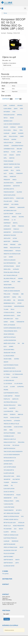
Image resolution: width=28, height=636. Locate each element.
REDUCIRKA (21, 442)
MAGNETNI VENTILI (9, 198)
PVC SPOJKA (16, 445)
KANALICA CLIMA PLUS (10, 439)
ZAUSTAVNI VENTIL (9, 182)
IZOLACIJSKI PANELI (9, 349)
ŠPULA (12, 309)
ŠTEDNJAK (18, 142)
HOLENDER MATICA (9, 461)
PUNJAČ (18, 494)
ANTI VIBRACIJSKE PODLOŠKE (12, 513)
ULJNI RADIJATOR (8, 411)
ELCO (5, 346)
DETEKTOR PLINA (17, 232)
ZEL (12, 485)
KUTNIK (15, 238)
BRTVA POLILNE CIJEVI (10, 522)
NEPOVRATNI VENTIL (9, 315)
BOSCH (5, 414)
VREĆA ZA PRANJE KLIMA (10, 547)
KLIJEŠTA (6, 532)
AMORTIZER (7, 241)
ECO (22, 516)
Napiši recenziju (7, 65)
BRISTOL (15, 223)
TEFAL (21, 130)
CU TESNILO (7, 374)
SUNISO (11, 257)
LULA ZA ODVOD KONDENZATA (12, 454)
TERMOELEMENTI (8, 250)
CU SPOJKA (15, 377)
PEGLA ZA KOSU (13, 136)
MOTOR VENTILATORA (9, 195)
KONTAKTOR (16, 186)
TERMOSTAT (19, 173)
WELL (16, 411)
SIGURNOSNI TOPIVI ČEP (10, 550)
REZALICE (6, 139)
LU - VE (13, 220)
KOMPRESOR (7, 99)
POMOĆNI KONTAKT (9, 192)
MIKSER (14, 133)
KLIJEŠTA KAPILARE (9, 473)
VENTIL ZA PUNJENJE (9, 325)
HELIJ (12, 170)
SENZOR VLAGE (8, 167)
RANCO (14, 179)
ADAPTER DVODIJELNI (9, 448)
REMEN (6, 247)
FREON (16, 201)
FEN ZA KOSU (7, 130)
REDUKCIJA (14, 482)
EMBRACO (12, 207)
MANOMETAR (7, 232)
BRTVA (19, 152)
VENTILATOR (7, 238)
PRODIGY (17, 396)
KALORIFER (12, 408)
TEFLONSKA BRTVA (9, 470)
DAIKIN (15, 108)
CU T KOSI (6, 377)
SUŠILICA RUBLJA (8, 142)
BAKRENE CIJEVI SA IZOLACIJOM (12, 371)
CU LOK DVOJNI (18, 383)
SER (19, 263)
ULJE (5, 257)
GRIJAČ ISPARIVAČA (9, 334)
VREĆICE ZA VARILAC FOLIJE (11, 423)
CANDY (22, 136)
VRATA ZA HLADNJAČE (9, 260)
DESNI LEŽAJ (7, 269)
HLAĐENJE (12, 105)
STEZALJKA (21, 522)
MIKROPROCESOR (19, 306)
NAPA (5, 136)
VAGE (18, 281)
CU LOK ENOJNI (8, 383)
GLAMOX (6, 170)
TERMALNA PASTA (8, 501)
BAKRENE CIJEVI (8, 121)
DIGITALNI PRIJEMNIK (9, 433)
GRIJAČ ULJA (7, 525)
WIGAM (12, 118)
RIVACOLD (16, 229)
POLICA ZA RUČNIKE (9, 553)
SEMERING (15, 241)
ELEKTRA (17, 167)
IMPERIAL (19, 114)
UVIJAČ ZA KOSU (18, 427)
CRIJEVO (11, 155)
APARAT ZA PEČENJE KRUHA (11, 516)
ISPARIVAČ (6, 220)
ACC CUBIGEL (15, 204)
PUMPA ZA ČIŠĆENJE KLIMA (11, 535)
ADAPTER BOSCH (8, 562)
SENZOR (6, 362)
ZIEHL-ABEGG (7, 300)
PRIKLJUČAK (7, 294)
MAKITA (17, 559)
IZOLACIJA (18, 213)
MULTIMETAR (16, 479)
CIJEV (5, 155)
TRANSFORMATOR (8, 510)
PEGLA (15, 130)
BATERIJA (6, 152)
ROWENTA (12, 414)
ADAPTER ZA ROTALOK (10, 337)
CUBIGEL (6, 485)
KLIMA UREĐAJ (7, 108)
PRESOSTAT (7, 179)
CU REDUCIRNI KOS (9, 380)
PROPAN (6, 389)
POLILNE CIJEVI (8, 201)
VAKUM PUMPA (7, 284)
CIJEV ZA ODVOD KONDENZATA (12, 124)
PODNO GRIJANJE (8, 161)
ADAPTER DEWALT (8, 556)
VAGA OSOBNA (7, 427)
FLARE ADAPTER (8, 396)
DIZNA (18, 315)
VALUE (13, 281)
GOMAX (6, 321)
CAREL (17, 501)
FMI (19, 343)
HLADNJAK (6, 133)
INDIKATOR (19, 182)
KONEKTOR (13, 176)
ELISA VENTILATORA (9, 488)
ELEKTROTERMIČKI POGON (11, 365)
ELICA (5, 408)
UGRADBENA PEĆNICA (17, 145)
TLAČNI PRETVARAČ (9, 507)
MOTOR (18, 155)
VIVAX (13, 111)
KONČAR (20, 127)
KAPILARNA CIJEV (8, 318)
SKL (14, 300)
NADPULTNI (15, 399)
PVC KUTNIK (7, 445)
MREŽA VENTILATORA (9, 343)
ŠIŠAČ (5, 430)
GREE (21, 108)
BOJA (16, 318)
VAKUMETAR (7, 479)
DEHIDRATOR (7, 186)
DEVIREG (16, 359)
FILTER (13, 152)
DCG (15, 528)
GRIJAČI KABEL (8, 359)
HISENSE (20, 278)
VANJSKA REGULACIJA (9, 405)
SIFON (15, 498)
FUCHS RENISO (8, 306)
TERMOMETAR (20, 321)
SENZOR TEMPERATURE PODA (12, 164)
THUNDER (6, 482)
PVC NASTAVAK (8, 528)
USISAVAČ (6, 145)
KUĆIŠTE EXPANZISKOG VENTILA (12, 328)
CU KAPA (12, 386)
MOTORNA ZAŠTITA (9, 189)
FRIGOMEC (16, 294)
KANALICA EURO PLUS (9, 442)
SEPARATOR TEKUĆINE (10, 235)
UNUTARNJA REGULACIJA (10, 402)
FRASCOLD (21, 226)
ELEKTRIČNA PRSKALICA (10, 538)
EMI (23, 343)
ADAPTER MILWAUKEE (9, 544)
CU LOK (6, 386)
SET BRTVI (19, 510)
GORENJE (13, 127)
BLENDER (20, 133)
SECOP (18, 99)
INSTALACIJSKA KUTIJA (10, 457)
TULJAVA (6, 309)
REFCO (5, 118)
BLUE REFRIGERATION (10, 263)
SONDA (12, 321)
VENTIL (18, 476)
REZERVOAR (15, 541)
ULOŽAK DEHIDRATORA (10, 340)
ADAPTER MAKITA (8, 559)
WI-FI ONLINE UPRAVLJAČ (10, 275)
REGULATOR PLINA (15, 247)
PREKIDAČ (12, 244)
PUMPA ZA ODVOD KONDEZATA (12, 291)
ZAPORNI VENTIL (8, 464)
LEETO (17, 562)
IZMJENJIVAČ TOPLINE (9, 352)
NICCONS (21, 216)
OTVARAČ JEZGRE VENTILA (11, 519)
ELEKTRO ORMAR (8, 213)
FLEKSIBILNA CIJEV (9, 436)
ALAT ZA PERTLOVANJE (10, 467)
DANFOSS (11, 158)
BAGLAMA (19, 148)
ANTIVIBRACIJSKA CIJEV (10, 210)
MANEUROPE (21, 207)
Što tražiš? (6, 614)
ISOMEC (11, 346)
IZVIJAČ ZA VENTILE (9, 491)
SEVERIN (13, 139)
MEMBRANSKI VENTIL (9, 303)
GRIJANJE (20, 105)
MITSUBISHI (7, 111)
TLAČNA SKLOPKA (8, 504)
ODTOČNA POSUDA (9, 266)
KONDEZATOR (7, 229)
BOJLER (6, 127)
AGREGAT (6, 204)
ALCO (5, 173)
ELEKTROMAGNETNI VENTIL (11, 393)
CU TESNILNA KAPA (18, 374)
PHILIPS (6, 417)
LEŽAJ (19, 244)
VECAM (19, 312)
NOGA (19, 433)
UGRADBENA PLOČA (9, 148)
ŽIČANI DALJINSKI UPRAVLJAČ (11, 272)
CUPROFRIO (20, 386)
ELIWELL (11, 173)
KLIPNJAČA (16, 269)
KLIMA (5, 105)
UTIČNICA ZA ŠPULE (9, 312)
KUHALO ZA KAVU (14, 417)
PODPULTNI (7, 399)
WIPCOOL (13, 532)
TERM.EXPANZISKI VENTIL (10, 331)
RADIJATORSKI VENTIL (9, 368)
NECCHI (21, 528)
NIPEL (5, 158)
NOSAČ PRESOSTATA (18, 525)
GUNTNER (6, 281)
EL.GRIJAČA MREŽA (9, 355)
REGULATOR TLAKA (9, 476)
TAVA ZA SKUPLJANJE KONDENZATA (13, 451)
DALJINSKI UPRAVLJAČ (10, 278)
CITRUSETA (17, 420)
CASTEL (18, 170)
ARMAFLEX (6, 216)
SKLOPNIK (19, 192)
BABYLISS (20, 414)
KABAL (11, 430)
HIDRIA (14, 297)
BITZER (19, 303)
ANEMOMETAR (7, 498)
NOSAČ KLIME (20, 198)
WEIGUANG (21, 300)
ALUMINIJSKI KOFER (9, 566)
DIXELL (5, 176)
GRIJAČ (6, 244)
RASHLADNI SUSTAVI (9, 114)
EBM (22, 294)
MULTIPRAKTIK (8, 420)
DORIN (5, 207)
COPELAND (7, 226)
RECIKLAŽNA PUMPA (9, 287)
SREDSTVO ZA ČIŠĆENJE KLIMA (12, 254)
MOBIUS (14, 216)
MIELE (19, 405)
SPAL (19, 297)
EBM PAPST (7, 297)
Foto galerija (5, 573)
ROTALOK (18, 250)
